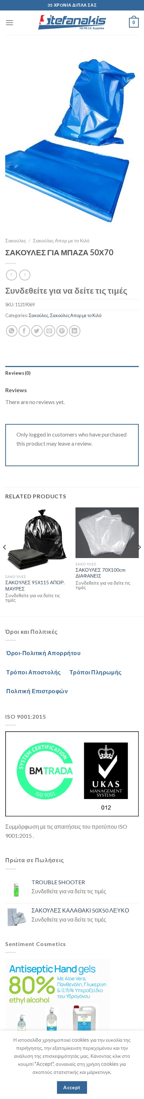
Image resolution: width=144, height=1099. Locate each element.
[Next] (139, 561)
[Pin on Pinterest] (62, 331)
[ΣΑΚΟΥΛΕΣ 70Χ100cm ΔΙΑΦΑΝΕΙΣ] (107, 532)
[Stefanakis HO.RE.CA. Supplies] (72, 22)
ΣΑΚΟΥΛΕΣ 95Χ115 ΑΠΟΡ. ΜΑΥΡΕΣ (35, 586)
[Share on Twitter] (37, 331)
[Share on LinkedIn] (74, 331)
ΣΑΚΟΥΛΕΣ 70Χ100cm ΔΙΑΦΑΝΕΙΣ (100, 573)
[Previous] (4, 561)
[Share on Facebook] (24, 331)
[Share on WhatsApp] (11, 331)
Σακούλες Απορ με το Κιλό (61, 240)
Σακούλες (15, 240)
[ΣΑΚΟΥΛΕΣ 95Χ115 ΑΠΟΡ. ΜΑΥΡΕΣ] (37, 539)
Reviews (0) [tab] (17, 373)
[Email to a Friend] (49, 331)
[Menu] (9, 22)
